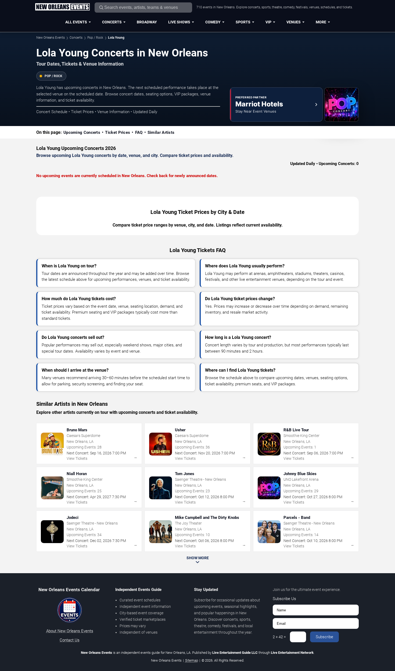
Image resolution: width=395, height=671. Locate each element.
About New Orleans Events (69, 631)
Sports (243, 22)
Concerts (112, 22)
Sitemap (191, 660)
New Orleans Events (50, 38)
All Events (76, 22)
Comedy (213, 22)
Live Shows (179, 22)
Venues (293, 22)
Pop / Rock (95, 38)
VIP (268, 22)
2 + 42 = (279, 637)
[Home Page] (62, 7)
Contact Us (70, 640)
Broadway (147, 22)
